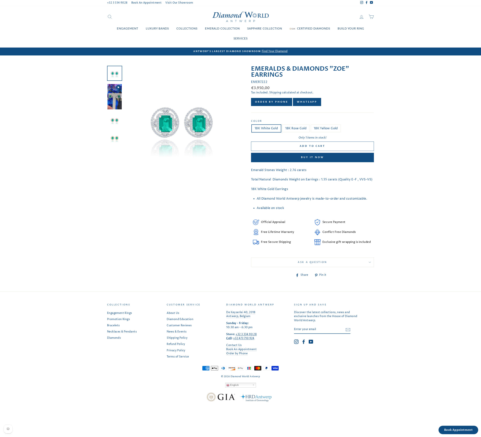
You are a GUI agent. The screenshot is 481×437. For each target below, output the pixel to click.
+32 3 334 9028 (117, 3)
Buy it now (312, 157)
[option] (240, 51)
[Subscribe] (348, 329)
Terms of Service (178, 356)
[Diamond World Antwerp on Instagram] (296, 341)
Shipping (275, 92)
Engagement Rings (119, 313)
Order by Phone (271, 102)
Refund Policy (176, 344)
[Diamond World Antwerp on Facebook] (303, 341)
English (234, 385)
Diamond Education (180, 319)
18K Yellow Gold (326, 128)
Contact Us (234, 345)
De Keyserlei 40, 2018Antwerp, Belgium (240, 314)
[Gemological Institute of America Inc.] (220, 397)
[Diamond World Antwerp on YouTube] (311, 341)
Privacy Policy (176, 350)
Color (256, 121)
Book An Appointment (146, 3)
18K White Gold (266, 128)
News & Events (177, 331)
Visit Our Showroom (179, 3)
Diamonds (114, 338)
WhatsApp (307, 102)
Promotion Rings (118, 319)
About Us (173, 313)
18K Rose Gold (296, 128)
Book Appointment (458, 430)
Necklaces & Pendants (122, 331)
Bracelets (113, 325)
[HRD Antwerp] (255, 397)
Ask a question (312, 262)
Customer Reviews (179, 325)
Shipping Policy (177, 338)
